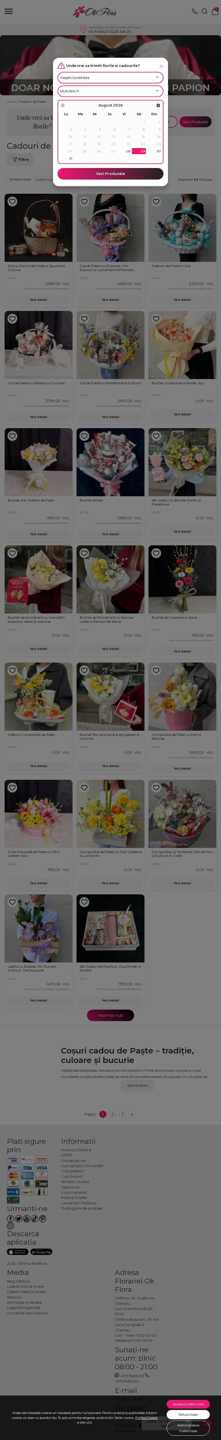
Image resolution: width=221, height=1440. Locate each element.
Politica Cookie (146, 1418)
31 (70, 158)
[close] (161, 66)
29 (143, 151)
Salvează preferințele (188, 1404)
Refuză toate (188, 1415)
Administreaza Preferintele (188, 1428)
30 (159, 151)
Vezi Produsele (110, 173)
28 (128, 151)
